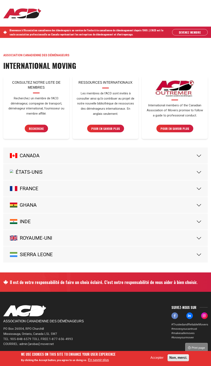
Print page (198, 347)
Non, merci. (178, 357)
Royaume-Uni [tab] (36, 238)
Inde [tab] (25, 221)
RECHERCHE (36, 128)
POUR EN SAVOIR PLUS (105, 128)
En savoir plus (98, 360)
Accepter (156, 357)
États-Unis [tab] (29, 172)
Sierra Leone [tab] (36, 254)
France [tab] (29, 188)
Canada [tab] (30, 155)
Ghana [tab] (28, 205)
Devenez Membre (190, 32)
